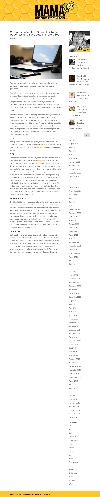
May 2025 (72, 180)
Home (34, 22)
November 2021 (75, 246)
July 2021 (72, 260)
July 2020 (72, 304)
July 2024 (72, 198)
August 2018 (73, 381)
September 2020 (75, 297)
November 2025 (75, 173)
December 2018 (75, 366)
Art (70, 426)
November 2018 (75, 370)
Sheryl (13, 38)
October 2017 (74, 417)
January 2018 (74, 406)
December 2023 (75, 213)
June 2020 (73, 308)
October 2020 (74, 293)
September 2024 (75, 191)
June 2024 (73, 202)
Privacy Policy (46, 494)
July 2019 (72, 348)
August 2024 (73, 195)
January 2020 (74, 326)
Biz (3, 22)
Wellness (85, 22)
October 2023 (74, 217)
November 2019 (75, 333)
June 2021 (73, 264)
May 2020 (72, 312)
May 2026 (72, 155)
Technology (73, 473)
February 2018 (74, 403)
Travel (76, 22)
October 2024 (74, 187)
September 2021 (75, 253)
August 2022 (73, 235)
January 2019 (74, 363)
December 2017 (75, 410)
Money (47, 22)
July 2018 (72, 385)
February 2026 (74, 162)
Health (71, 448)
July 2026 (72, 147)
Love (40, 22)
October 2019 (74, 337)
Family (71, 444)
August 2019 (73, 344)
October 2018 (74, 374)
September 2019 (75, 341)
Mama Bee (18, 494)
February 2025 (74, 184)
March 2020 (73, 319)
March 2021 (73, 275)
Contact (95, 22)
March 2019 (73, 355)
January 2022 (74, 242)
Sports (68, 22)
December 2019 (75, 330)
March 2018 (73, 399)
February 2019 (74, 359)
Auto (70, 429)
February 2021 (74, 279)
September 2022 (75, 231)
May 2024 (72, 206)
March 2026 (73, 158)
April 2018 (73, 396)
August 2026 (73, 144)
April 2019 (73, 352)
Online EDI (41, 160)
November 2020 (75, 290)
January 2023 (74, 224)
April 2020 (73, 315)
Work (71, 484)
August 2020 (73, 301)
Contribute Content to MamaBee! (31, 494)
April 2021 (73, 271)
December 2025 (75, 169)
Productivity (58, 22)
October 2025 (74, 177)
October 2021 (74, 250)
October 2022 (74, 228)
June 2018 (73, 388)
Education (11, 22)
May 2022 (72, 239)
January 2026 (74, 166)
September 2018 (75, 377)
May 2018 (72, 392)
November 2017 (75, 414)
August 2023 (73, 220)
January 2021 (74, 282)
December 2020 (75, 286)
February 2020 (74, 323)
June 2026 (73, 151)
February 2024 (74, 209)
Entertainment (23, 22)
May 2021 (72, 268)
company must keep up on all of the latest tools (38, 139)
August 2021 (73, 257)
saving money (41, 147)
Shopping (72, 466)
